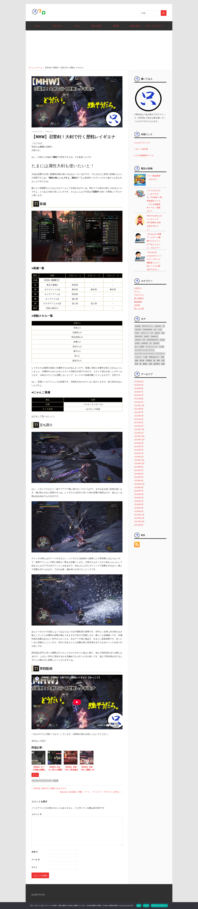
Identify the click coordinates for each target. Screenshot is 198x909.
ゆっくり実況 (139, 347)
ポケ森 (161, 347)
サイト (34, 867)
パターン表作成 (141, 149)
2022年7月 (138, 412)
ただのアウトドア (142, 142)
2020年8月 (139, 443)
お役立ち (138, 288)
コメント (37, 814)
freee (137, 333)
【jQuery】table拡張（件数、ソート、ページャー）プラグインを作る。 (90, 792)
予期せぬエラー (154, 357)
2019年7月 (138, 470)
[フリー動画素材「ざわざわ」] (156, 186)
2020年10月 (139, 439)
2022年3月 (138, 422)
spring (137, 343)
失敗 (158, 360)
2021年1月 (138, 433)
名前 (35, 851)
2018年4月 (138, 501)
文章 (162, 360)
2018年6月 (139, 494)
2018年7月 (138, 490)
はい (138, 905)
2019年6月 (138, 474)
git (152, 333)
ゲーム (77, 26)
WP (150, 343)
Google (157, 333)
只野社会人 (49, 132)
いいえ (146, 905)
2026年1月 (138, 385)
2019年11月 (139, 460)
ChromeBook (147, 329)
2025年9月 (138, 388)
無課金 (145, 364)
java (163, 333)
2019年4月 (138, 480)
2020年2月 (138, 456)
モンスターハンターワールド (42, 781)
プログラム (57, 26)
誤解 (162, 364)
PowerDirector (152, 340)
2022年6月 (138, 415)
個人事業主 (139, 298)
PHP (144, 340)
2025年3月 (138, 395)
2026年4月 (138, 381)
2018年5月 (138, 497)
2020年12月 (139, 436)
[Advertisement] (99, 48)
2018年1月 (138, 511)
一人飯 (145, 357)
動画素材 (138, 302)
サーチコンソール (152, 347)
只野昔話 (149, 360)
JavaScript (138, 336)
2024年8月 (138, 398)
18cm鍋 (137, 326)
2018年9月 (138, 487)
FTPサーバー (145, 333)
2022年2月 (138, 426)
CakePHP (138, 329)
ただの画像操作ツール (144, 155)
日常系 (116, 26)
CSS (155, 329)
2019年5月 (138, 477)
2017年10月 (139, 521)
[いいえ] (195, 905)
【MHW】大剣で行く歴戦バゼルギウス (49, 788)
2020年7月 (138, 446)
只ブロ (39, 12)
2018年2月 (138, 508)
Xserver (156, 343)
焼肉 (150, 364)
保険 (136, 360)
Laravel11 (154, 336)
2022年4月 (138, 419)
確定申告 (157, 364)
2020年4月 (138, 453)
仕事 (162, 357)
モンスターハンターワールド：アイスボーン (150, 353)
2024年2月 (138, 402)
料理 (136, 364)
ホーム (38, 26)
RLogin (162, 340)
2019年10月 (139, 463)
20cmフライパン (147, 326)
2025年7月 (138, 392)
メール (36, 859)
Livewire (138, 340)
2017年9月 (138, 525)
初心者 (55, 781)
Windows (145, 343)
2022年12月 (139, 405)
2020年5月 (138, 450)
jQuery (146, 336)
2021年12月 (139, 429)
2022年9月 (138, 409)
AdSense (158, 326)
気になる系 (96, 26)
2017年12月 (139, 514)
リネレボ (138, 357)
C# (163, 326)
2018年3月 (138, 504)
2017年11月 (139, 518)
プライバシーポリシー (154, 26)
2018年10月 (139, 484)
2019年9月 (138, 467)
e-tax (160, 329)
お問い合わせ (135, 26)
